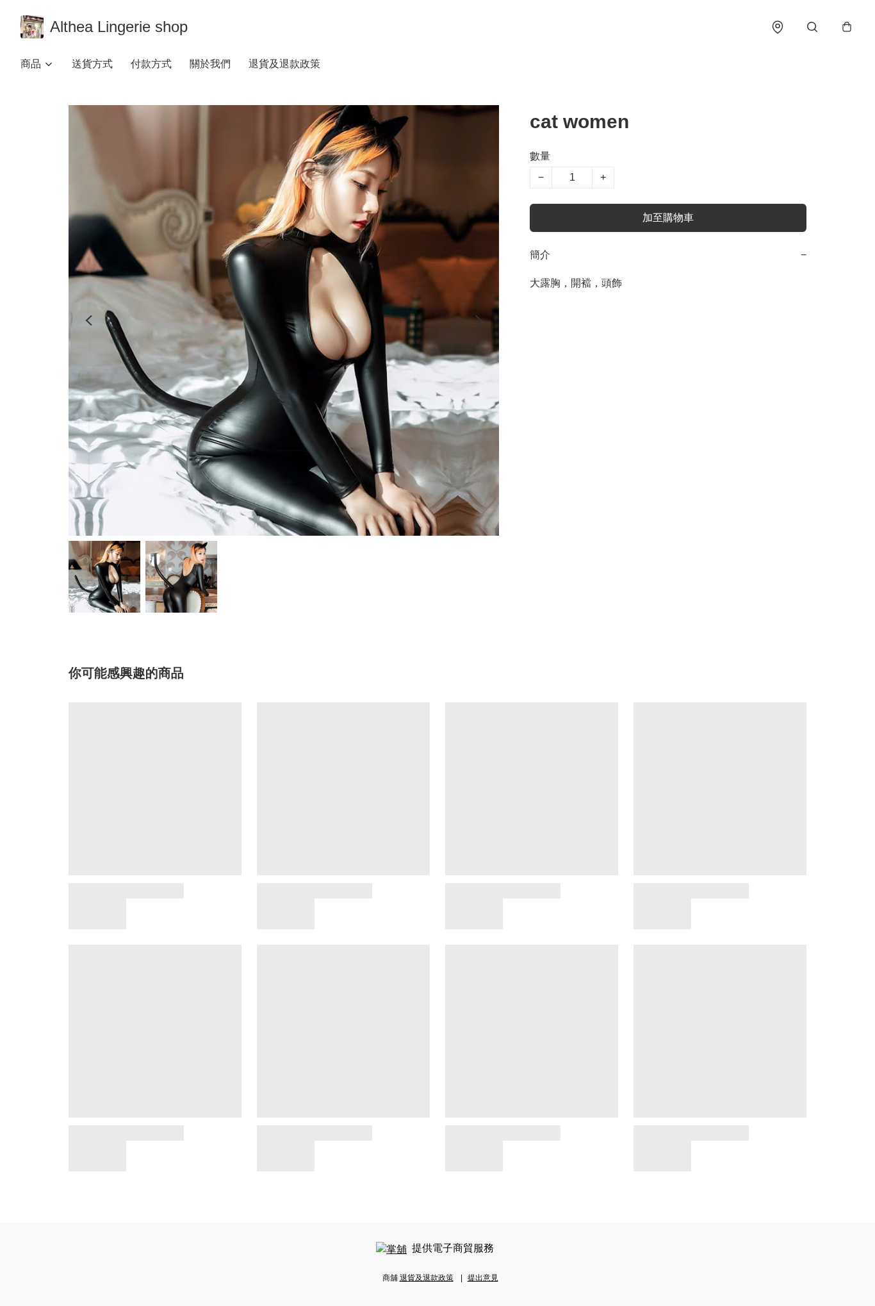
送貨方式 (92, 63)
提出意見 (483, 1277)
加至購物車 (668, 217)
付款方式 (151, 63)
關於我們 (210, 63)
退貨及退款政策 (284, 63)
